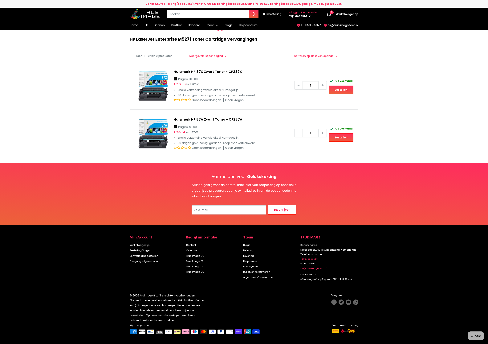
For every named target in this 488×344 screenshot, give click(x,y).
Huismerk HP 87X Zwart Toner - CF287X (208, 71)
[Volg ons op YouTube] (348, 302)
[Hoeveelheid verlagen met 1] (299, 85)
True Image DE (195, 256)
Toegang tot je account (144, 261)
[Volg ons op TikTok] (355, 302)
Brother (176, 25)
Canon (160, 25)
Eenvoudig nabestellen (144, 256)
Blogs (228, 25)
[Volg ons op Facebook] (334, 302)
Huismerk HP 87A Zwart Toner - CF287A (208, 119)
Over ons (191, 250)
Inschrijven (282, 210)
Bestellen (341, 90)
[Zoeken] (253, 14)
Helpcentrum (248, 25)
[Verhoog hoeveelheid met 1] (323, 85)
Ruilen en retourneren (256, 272)
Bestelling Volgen (140, 250)
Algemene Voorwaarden (258, 277)
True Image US (195, 272)
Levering (248, 256)
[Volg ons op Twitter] (341, 302)
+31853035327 (311, 25)
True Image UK (195, 266)
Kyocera (194, 25)
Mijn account (298, 16)
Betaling (248, 250)
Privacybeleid (251, 266)
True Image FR (195, 261)
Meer (210, 25)
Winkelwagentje (140, 245)
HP (146, 25)
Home (134, 25)
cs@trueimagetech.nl (343, 25)
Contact (191, 245)
